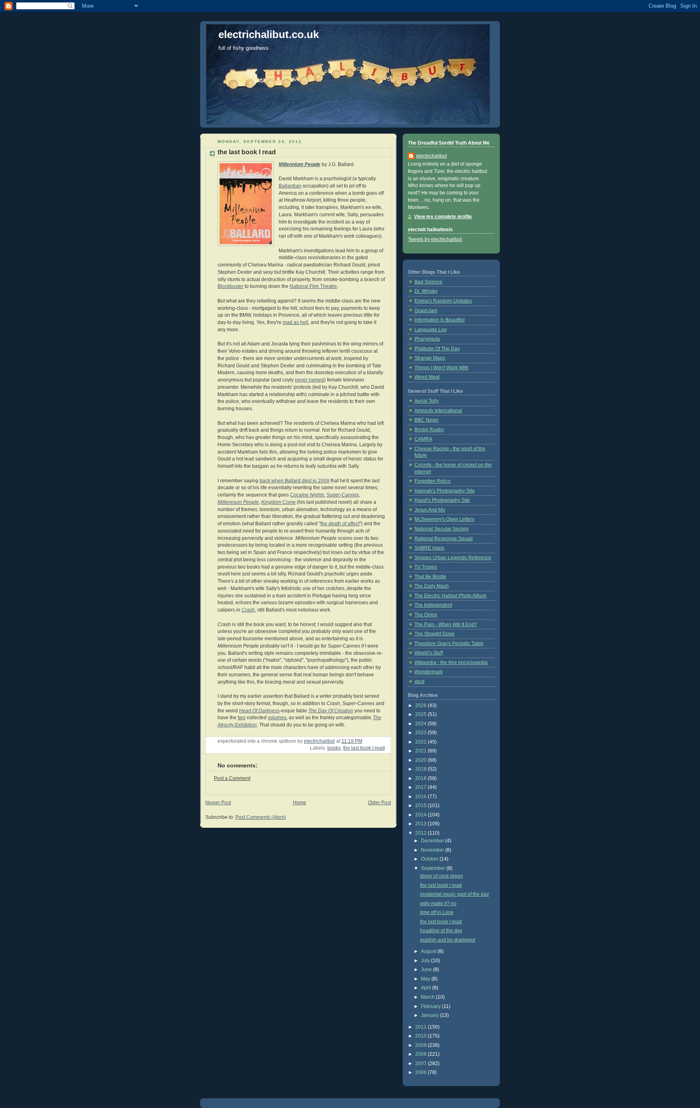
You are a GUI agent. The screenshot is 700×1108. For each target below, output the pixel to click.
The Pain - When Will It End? (445, 624)
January (430, 1015)
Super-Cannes (343, 495)
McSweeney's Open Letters (444, 519)
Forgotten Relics (432, 481)
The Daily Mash (431, 586)
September (433, 868)
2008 (421, 1054)
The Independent (433, 605)
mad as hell (295, 322)
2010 (421, 1036)
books (334, 748)
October (430, 859)
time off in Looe (437, 912)
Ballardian (290, 186)
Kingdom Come (278, 502)
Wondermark (428, 672)
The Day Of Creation (330, 711)
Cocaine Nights (307, 495)
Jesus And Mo (429, 510)
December (433, 841)
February (431, 1006)
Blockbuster (230, 286)
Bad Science (428, 282)
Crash (248, 610)
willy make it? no (438, 903)
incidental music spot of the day (454, 894)
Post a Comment (232, 778)
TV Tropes (425, 567)
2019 (421, 769)
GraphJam (426, 310)
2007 (421, 1063)
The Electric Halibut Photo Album (450, 596)
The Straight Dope (434, 634)
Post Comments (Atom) (260, 817)
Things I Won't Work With (441, 368)
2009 (421, 1045)
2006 (421, 1072)
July (426, 960)
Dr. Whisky (426, 291)
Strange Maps (429, 358)
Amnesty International (438, 410)
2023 (421, 732)
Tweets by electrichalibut (435, 239)
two (241, 717)
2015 (421, 805)
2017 (421, 787)
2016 (421, 796)
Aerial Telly (426, 401)
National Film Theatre (313, 286)
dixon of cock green (441, 876)
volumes (277, 717)
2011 (421, 1027)
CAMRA (423, 439)
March (428, 997)
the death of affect (339, 523)
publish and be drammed (447, 940)
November (433, 850)
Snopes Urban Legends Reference (452, 557)
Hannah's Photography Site (444, 491)
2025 (421, 714)
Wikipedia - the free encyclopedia (451, 662)
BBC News (426, 420)
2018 (421, 778)
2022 (421, 742)
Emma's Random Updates (443, 301)
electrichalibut (431, 156)
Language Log (430, 329)
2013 (421, 824)
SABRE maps (429, 548)
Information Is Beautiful (439, 320)
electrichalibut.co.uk (268, 34)
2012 (421, 833)
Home (299, 802)
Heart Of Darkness (259, 711)
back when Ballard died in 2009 (294, 481)
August (429, 951)
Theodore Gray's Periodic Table (449, 643)
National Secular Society (441, 529)
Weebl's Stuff (428, 653)
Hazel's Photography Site (442, 500)
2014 (421, 815)
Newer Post (218, 802)
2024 (421, 724)
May (426, 979)
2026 (421, 705)
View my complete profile (443, 216)
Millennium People (299, 164)
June (427, 969)
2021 (421, 751)
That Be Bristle (430, 577)
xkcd (419, 681)
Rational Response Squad (443, 538)
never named (309, 380)
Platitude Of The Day (437, 349)
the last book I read (364, 748)
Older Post (379, 802)
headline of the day (441, 930)
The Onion (426, 615)
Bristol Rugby (429, 430)
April (426, 988)
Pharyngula (427, 339)
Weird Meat (427, 377)
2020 (421, 760)
